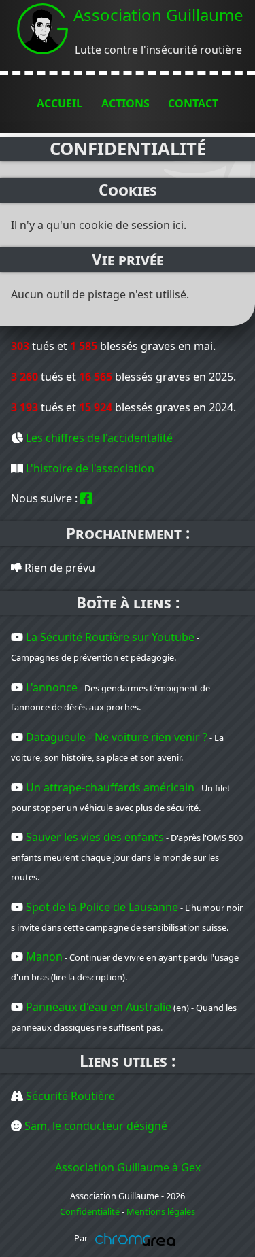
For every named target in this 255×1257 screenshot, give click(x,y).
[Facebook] (86, 498)
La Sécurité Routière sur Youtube (110, 637)
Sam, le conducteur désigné (95, 1125)
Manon (44, 956)
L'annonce (52, 687)
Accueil (59, 103)
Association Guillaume (158, 14)
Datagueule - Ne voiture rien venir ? (116, 736)
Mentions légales (160, 1211)
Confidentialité (90, 1211)
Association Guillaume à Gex (128, 1167)
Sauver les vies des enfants (95, 836)
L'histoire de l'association (90, 468)
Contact (193, 103)
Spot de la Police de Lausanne (102, 906)
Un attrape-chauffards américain (110, 787)
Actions (125, 103)
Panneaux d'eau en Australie (98, 1006)
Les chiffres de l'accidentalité (99, 437)
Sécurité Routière (70, 1095)
